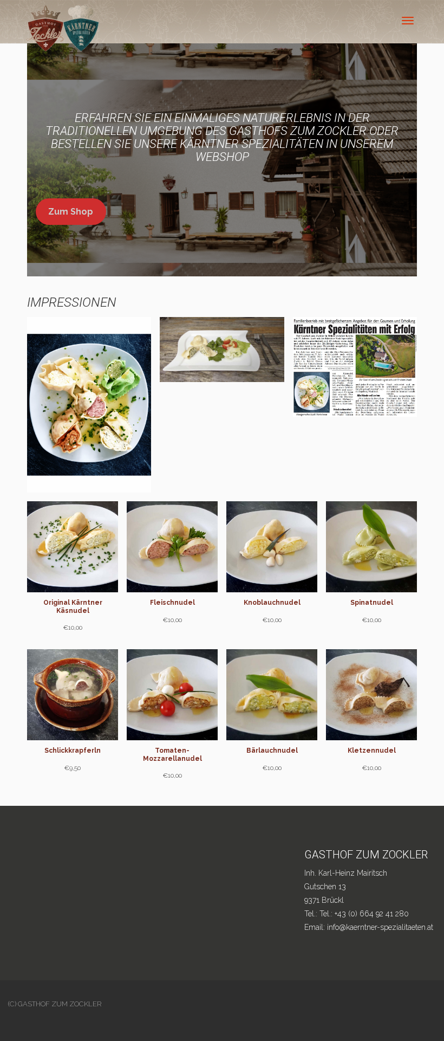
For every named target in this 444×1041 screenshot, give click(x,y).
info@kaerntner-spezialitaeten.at (380, 927)
